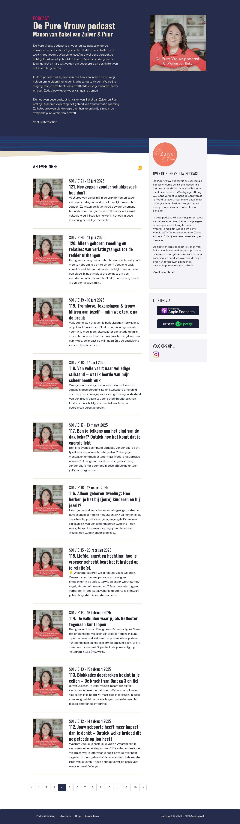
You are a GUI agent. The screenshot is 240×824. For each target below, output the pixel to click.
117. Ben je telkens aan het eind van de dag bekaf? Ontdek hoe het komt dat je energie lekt (104, 436)
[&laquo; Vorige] (31, 787)
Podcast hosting (45, 816)
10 (108, 787)
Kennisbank (92, 816)
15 (125, 787)
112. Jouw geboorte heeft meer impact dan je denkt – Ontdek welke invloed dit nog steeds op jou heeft (105, 732)
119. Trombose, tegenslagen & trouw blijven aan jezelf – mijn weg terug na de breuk (103, 311)
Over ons (65, 816)
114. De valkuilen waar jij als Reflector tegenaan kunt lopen (103, 621)
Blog (78, 816)
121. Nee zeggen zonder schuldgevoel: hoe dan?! (103, 189)
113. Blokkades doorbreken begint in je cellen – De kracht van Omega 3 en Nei (104, 677)
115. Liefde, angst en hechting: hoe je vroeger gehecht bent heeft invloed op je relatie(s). (104, 561)
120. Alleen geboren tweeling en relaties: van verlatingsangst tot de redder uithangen (101, 249)
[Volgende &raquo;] (143, 787)
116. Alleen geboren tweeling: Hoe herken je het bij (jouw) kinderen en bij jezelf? (104, 499)
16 (135, 787)
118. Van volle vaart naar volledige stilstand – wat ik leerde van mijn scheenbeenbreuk (99, 374)
